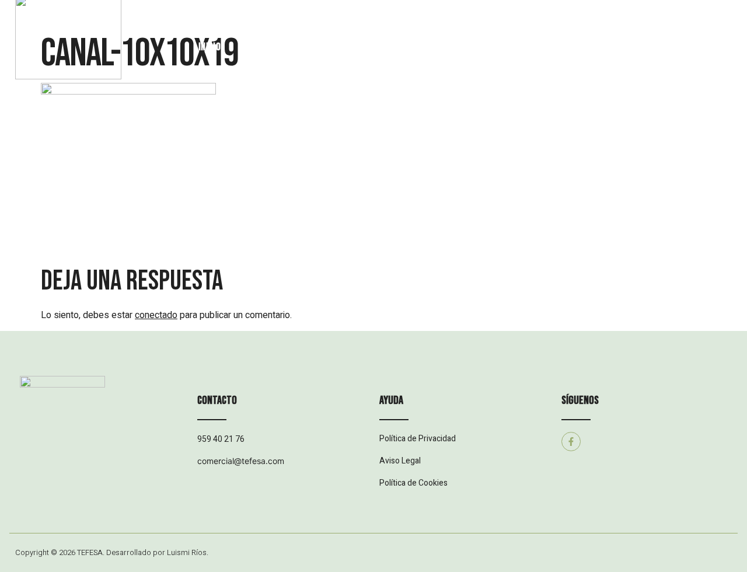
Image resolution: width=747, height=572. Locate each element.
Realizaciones (423, 47)
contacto (598, 47)
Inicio (209, 47)
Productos (340, 47)
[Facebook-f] (571, 441)
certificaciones (515, 47)
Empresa (270, 47)
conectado (156, 315)
